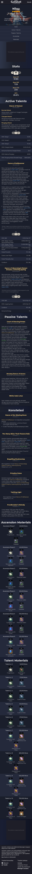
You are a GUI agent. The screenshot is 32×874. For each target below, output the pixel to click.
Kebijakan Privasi (23, 865)
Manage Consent (22, 868)
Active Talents (16, 30)
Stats (16, 27)
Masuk (29, 2)
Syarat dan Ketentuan (24, 867)
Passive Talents (16, 33)
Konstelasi (16, 36)
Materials (16, 39)
